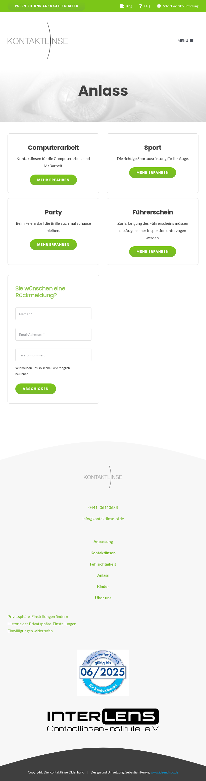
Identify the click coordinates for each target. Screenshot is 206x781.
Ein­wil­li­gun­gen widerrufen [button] (30, 630)
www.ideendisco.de (164, 772)
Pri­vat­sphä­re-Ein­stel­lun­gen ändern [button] (38, 616)
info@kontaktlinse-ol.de (103, 518)
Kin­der (103, 586)
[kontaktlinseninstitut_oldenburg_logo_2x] (103, 467)
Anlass (103, 575)
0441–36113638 (103, 507)
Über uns (103, 597)
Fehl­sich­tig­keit (103, 564)
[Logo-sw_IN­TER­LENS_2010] (103, 710)
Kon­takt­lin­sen (103, 552)
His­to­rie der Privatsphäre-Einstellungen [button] (42, 623)
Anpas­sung (103, 541)
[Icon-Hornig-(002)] (103, 651)
